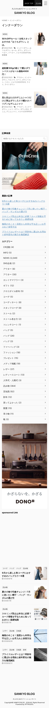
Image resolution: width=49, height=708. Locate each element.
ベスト (7, 82)
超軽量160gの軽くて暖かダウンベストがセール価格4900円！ (16, 71)
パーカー (11, 53)
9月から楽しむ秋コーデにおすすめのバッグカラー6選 (23, 202)
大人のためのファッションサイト (24, 699)
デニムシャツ (11, 111)
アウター (20, 77)
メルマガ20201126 (23, 53)
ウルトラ (11, 80)
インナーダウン (23, 48)
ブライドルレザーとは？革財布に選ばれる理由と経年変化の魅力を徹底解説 (24, 233)
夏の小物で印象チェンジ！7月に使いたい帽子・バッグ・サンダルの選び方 (24, 210)
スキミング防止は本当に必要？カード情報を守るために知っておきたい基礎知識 (24, 217)
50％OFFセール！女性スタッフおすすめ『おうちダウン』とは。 (17, 41)
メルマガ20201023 (18, 82)
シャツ (10, 109)
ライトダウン (10, 84)
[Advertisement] (24, 540)
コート (18, 80)
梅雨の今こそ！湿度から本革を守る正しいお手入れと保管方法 (24, 225)
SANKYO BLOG (24, 13)
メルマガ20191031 (25, 111)
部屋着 (4, 55)
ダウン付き (24, 109)
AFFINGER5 (29, 704)
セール (14, 50)
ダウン (20, 50)
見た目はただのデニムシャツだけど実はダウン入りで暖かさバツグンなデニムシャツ (16, 100)
